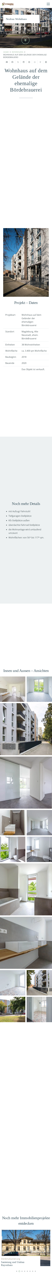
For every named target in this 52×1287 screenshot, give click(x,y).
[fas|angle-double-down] (25, 40)
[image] (26, 729)
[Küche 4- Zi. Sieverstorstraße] (39, 1009)
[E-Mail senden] (7, 62)
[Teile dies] (12, 62)
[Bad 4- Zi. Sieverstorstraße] (26, 889)
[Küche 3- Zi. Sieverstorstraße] (39, 689)
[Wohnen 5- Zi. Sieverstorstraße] (39, 822)
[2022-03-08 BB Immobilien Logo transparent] (7, 4)
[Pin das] (29, 62)
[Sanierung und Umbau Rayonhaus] (26, 1248)
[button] (48, 4)
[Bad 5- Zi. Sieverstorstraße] (26, 943)
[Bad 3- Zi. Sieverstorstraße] (12, 849)
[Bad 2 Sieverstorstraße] (12, 822)
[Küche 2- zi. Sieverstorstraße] (12, 982)
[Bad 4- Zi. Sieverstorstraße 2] (12, 689)
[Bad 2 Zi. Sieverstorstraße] (39, 849)
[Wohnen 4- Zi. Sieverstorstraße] (26, 783)
